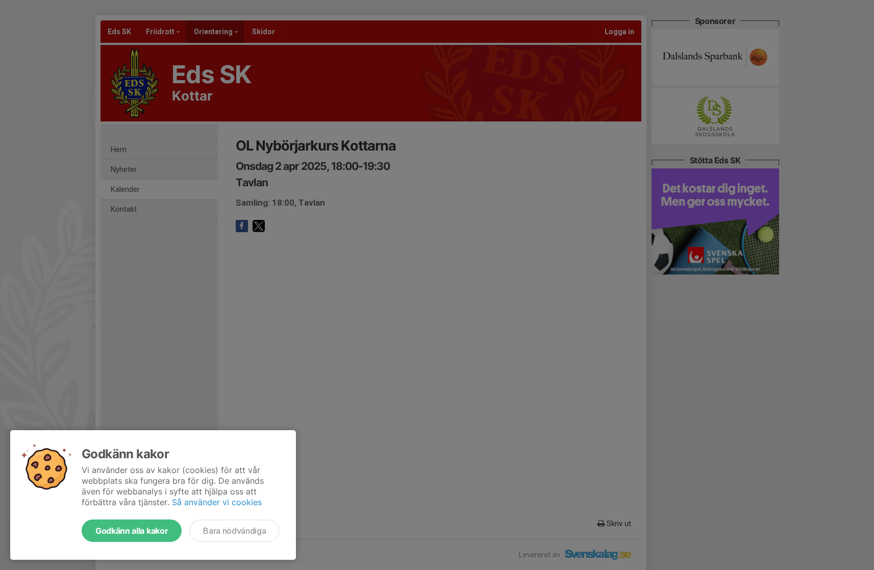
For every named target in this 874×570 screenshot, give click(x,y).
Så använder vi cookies (217, 502)
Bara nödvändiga (234, 531)
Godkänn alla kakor (131, 531)
